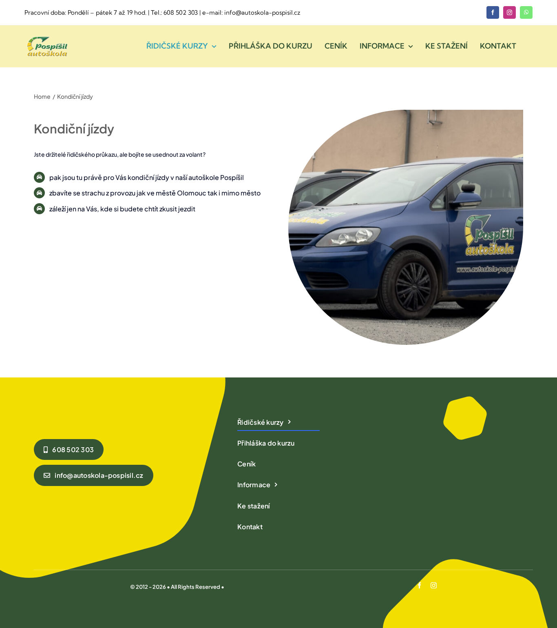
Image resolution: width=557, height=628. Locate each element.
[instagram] (509, 12)
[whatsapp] (526, 12)
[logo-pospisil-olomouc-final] (46, 37)
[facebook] (492, 12)
